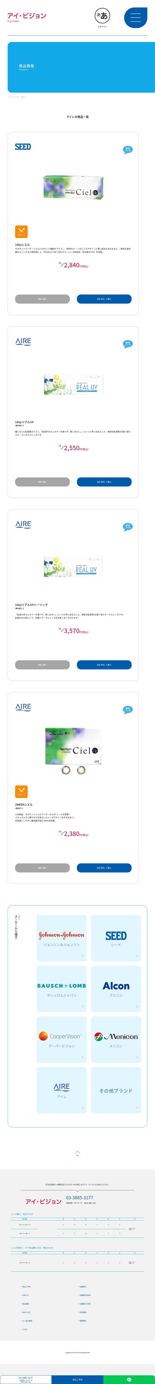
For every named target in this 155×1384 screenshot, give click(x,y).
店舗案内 (83, 1286)
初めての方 (26, 1312)
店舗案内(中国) (85, 1303)
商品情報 (22, 97)
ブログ (24, 1329)
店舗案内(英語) (85, 1295)
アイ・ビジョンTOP (13, 97)
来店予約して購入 (104, 299)
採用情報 (83, 1312)
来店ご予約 (26, 1286)
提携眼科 (83, 1320)
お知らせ (25, 1295)
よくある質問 (27, 1320)
